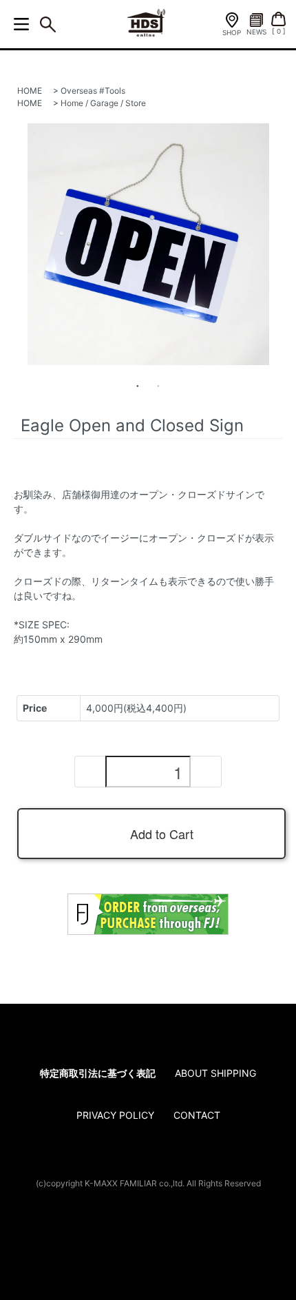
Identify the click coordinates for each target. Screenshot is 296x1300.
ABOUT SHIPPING (215, 1073)
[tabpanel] (148, 244)
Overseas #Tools (93, 90)
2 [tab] (158, 386)
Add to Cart (161, 834)
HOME (29, 90)
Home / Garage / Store (103, 103)
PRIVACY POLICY (115, 1115)
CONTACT (196, 1115)
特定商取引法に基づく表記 (98, 1073)
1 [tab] (138, 386)
